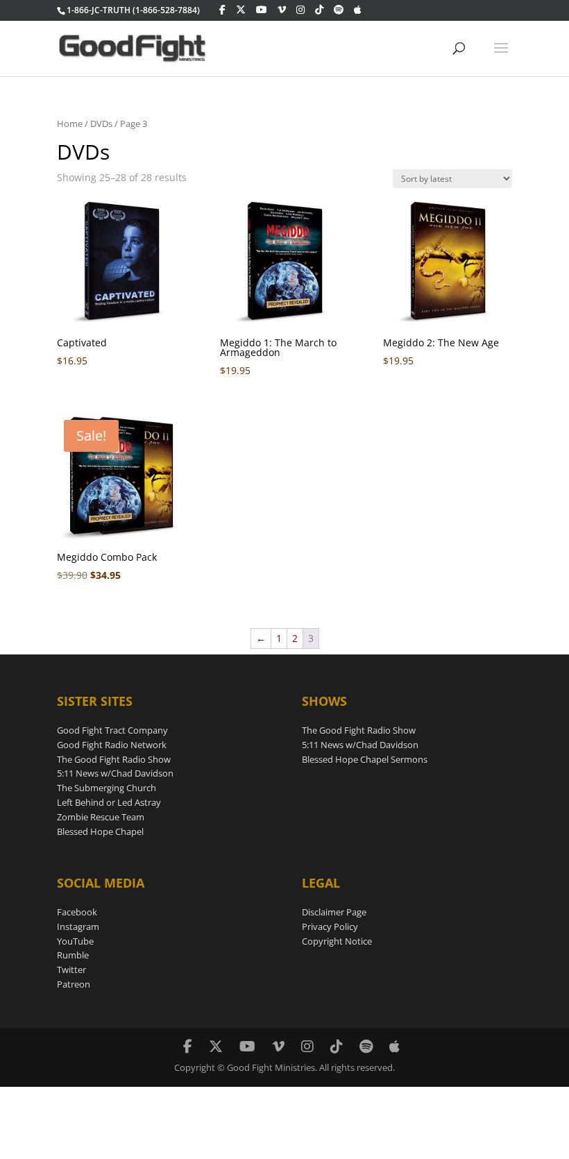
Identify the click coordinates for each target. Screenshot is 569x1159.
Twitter (71, 969)
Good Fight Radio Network (112, 744)
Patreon (73, 984)
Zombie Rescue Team (100, 817)
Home (70, 123)
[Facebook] (222, 10)
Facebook (77, 912)
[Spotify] (338, 10)
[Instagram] (300, 10)
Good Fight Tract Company (112, 730)
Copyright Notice (337, 941)
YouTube (75, 941)
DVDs (101, 123)
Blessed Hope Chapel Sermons (364, 759)
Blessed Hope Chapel (100, 831)
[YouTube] (261, 10)
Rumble (73, 955)
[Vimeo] (282, 10)
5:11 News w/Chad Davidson (115, 773)
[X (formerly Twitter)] (241, 10)
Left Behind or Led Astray (109, 802)
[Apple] (358, 10)
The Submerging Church (106, 787)
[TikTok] (319, 10)
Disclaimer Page (334, 912)
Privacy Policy (330, 926)
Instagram (78, 926)
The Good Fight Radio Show (114, 759)
